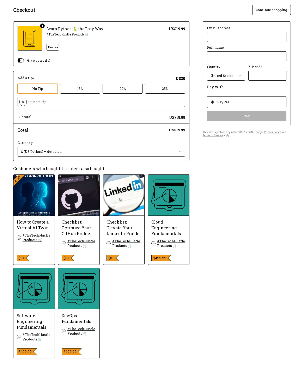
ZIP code (255, 67)
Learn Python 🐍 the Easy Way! (75, 28)
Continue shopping (271, 10)
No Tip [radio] (37, 88)
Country (213, 67)
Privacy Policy (272, 132)
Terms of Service (213, 135)
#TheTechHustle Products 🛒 (68, 34)
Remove (53, 47)
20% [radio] (123, 88)
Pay (247, 116)
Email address (218, 28)
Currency (25, 142)
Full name (215, 47)
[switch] (20, 60)
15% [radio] (80, 88)
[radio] (246, 102)
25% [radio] (165, 88)
